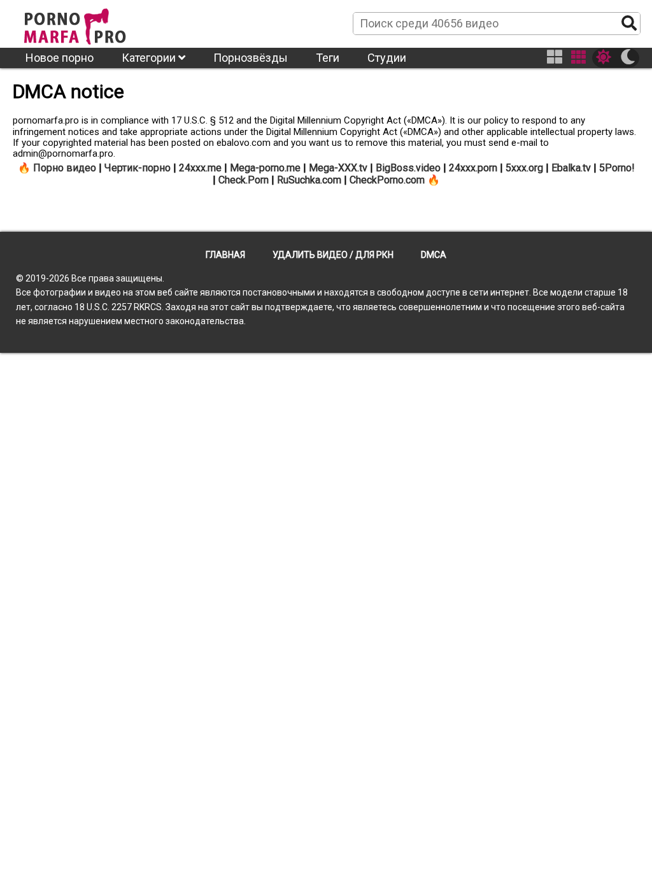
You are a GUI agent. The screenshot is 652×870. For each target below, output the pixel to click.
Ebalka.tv (571, 168)
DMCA (433, 255)
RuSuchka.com (309, 180)
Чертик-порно (137, 168)
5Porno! (617, 168)
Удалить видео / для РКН (333, 255)
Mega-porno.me (265, 168)
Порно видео (64, 168)
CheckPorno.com (387, 180)
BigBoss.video (408, 168)
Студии (386, 57)
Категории (150, 57)
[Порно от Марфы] (92, 23)
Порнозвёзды (250, 57)
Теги (327, 57)
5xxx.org (524, 168)
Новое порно (59, 57)
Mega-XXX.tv (338, 168)
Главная (225, 255)
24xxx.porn (473, 168)
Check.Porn (243, 180)
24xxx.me (200, 168)
